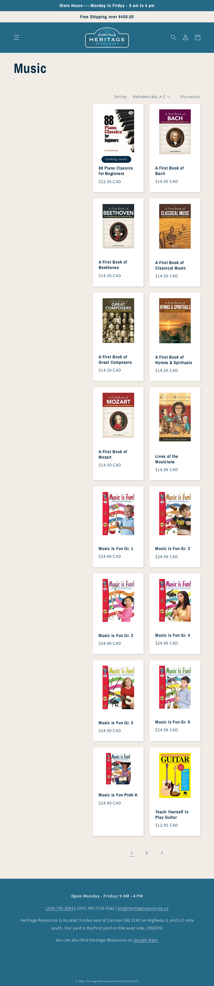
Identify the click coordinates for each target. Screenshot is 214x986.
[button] (16, 37)
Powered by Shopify (125, 981)
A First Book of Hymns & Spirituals (173, 359)
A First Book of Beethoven (113, 264)
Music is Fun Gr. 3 (116, 635)
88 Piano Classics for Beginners (116, 170)
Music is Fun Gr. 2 (172, 548)
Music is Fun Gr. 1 (116, 548)
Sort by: (120, 96)
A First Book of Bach (169, 170)
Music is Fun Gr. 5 (116, 723)
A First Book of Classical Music (170, 265)
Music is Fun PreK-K (118, 795)
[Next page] (162, 853)
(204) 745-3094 (59, 908)
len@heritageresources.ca (143, 908)
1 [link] (132, 852)
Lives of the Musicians (166, 459)
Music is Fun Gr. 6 (172, 722)
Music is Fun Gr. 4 (172, 635)
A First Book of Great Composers (115, 359)
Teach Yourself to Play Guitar (171, 814)
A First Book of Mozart (113, 454)
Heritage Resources (99, 981)
